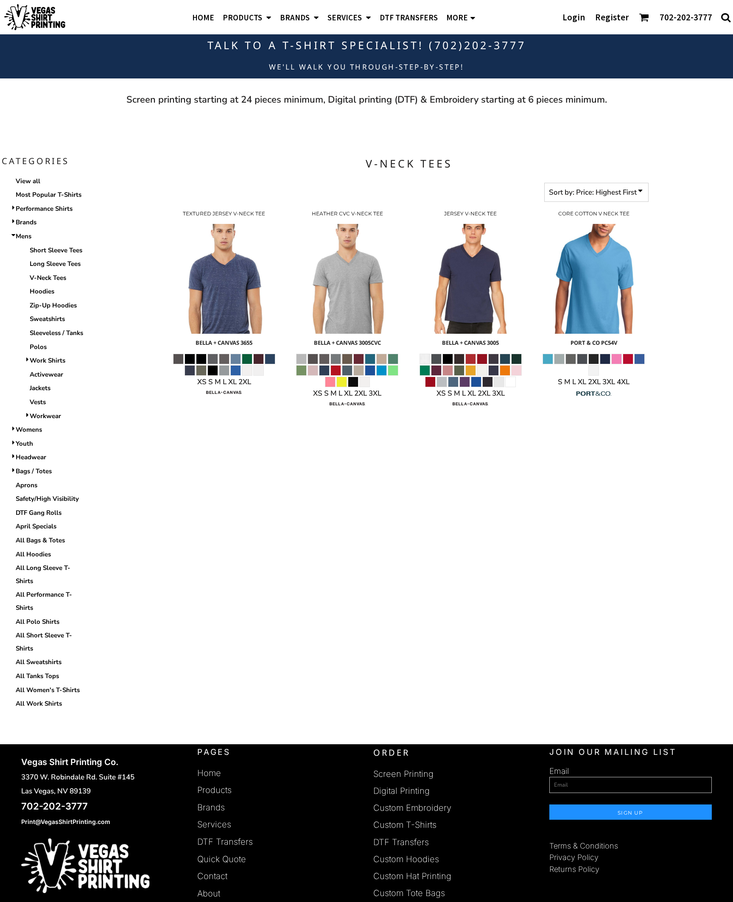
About (208, 893)
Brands (26, 222)
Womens (29, 429)
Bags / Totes (34, 471)
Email (559, 771)
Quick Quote (221, 859)
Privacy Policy (574, 857)
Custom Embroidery (412, 808)
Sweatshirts (47, 319)
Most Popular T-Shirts (48, 194)
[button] (247, 17)
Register (612, 17)
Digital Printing (401, 791)
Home (209, 773)
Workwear (45, 416)
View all (28, 181)
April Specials (36, 526)
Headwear (31, 457)
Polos (38, 347)
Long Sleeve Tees (55, 264)
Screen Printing (403, 774)
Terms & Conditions (583, 845)
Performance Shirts (44, 208)
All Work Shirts (39, 703)
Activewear (46, 374)
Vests (38, 402)
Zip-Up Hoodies (53, 305)
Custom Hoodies (406, 859)
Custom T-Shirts (404, 825)
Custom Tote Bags (409, 893)
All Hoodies (33, 554)
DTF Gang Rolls (39, 512)
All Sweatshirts (39, 662)
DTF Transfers (225, 842)
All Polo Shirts (37, 621)
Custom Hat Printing (412, 876)
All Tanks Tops (37, 676)
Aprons (26, 485)
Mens (23, 236)
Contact (212, 876)
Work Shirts (47, 360)
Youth (24, 443)
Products (214, 790)
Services (214, 824)
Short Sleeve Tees (56, 250)
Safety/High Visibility (47, 498)
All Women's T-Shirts (48, 690)
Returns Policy (574, 869)
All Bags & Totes (40, 540)
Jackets (40, 388)
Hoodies (42, 291)
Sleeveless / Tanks (56, 333)
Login (573, 17)
